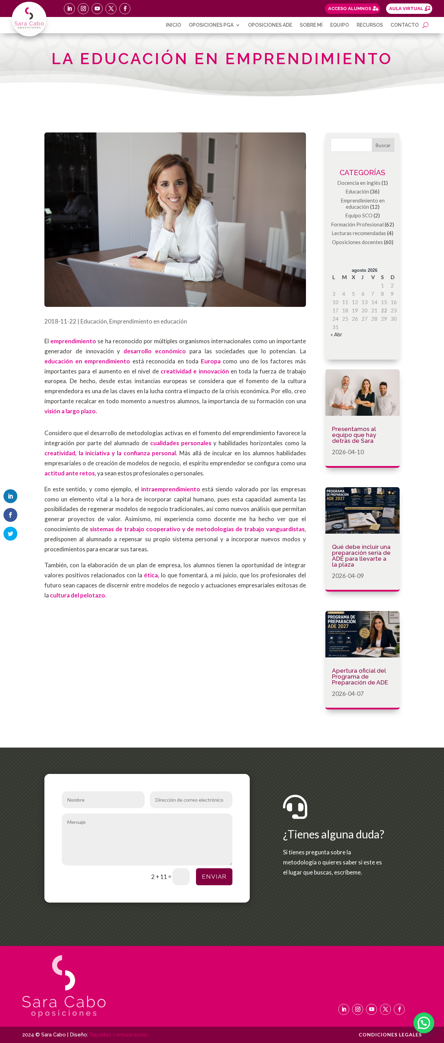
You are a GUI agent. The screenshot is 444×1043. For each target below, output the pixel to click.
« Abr (336, 334)
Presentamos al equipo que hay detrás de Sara (354, 434)
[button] (423, 1022)
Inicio (173, 25)
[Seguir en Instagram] (83, 8)
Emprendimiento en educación (148, 321)
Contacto (405, 25)
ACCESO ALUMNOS (349, 8)
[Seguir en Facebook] (124, 8)
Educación (93, 321)
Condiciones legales (390, 1034)
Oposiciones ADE (270, 25)
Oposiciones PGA (211, 25)
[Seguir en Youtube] (97, 8)
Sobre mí (311, 25)
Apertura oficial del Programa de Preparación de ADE (360, 676)
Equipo (339, 25)
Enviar (214, 876)
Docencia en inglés (359, 183)
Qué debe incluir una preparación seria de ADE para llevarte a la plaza (361, 555)
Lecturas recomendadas (359, 233)
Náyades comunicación (118, 1035)
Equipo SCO (359, 215)
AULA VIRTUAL (406, 8)
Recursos (370, 25)
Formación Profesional (357, 224)
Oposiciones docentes (357, 242)
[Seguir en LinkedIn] (69, 8)
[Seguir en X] (111, 8)
